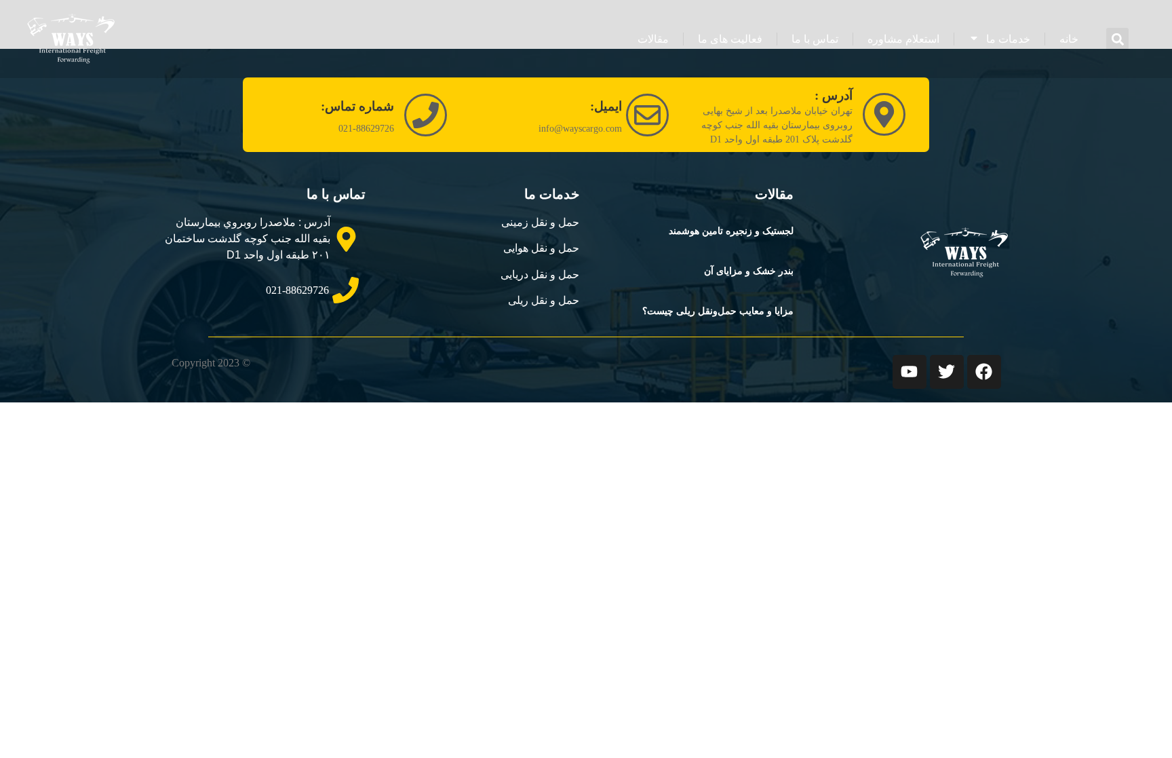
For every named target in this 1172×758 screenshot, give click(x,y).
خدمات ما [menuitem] (1008, 39)
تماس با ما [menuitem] (815, 39)
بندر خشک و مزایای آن (749, 271)
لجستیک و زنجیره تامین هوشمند (731, 231)
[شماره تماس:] (425, 115)
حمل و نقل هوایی (541, 248)
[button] (1117, 39)
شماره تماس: (357, 106)
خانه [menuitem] (1068, 39)
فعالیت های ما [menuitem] (730, 39)
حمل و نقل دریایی (540, 274)
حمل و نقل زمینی (540, 222)
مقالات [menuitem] (653, 39)
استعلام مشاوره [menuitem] (903, 39)
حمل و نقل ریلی (543, 300)
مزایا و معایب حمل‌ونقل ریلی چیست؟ (718, 311)
